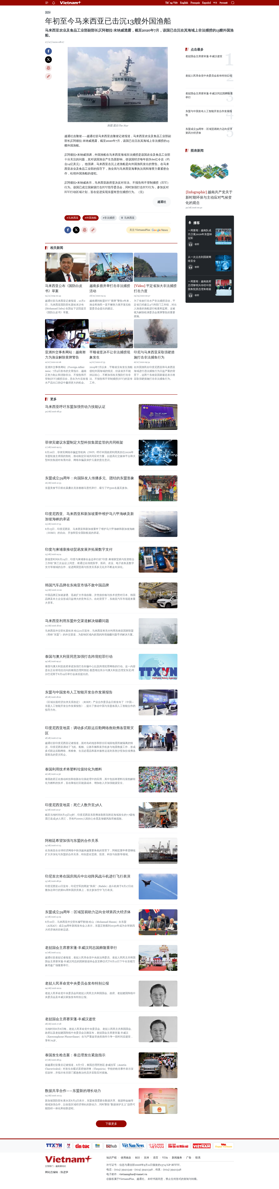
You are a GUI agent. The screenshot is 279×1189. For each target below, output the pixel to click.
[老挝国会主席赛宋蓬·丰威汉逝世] (158, 1029)
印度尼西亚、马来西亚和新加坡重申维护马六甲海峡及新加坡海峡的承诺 (89, 516)
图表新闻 (197, 150)
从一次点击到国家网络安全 (199, 258)
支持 (146, 1157)
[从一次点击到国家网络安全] (223, 263)
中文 (215, 3)
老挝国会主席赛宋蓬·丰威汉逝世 (70, 1019)
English (184, 2)
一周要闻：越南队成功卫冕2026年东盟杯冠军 (200, 234)
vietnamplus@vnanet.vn (133, 1174)
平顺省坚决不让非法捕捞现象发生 (109, 354)
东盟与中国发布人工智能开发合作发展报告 (79, 692)
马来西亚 (129, 217)
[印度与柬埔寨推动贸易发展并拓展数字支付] (158, 560)
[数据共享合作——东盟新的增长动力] (158, 1101)
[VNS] (133, 1145)
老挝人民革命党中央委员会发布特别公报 (77, 983)
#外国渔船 (91, 217)
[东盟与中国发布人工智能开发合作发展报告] (158, 702)
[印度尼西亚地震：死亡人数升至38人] (158, 815)
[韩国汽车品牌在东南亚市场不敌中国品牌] (158, 595)
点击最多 (197, 49)
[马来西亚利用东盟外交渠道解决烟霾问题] (158, 631)
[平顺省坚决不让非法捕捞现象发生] (111, 333)
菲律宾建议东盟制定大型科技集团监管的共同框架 (84, 442)
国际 (48, 12)
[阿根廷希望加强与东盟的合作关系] (158, 851)
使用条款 (126, 1157)
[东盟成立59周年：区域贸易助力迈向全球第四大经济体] (158, 922)
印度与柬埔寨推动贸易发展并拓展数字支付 (79, 549)
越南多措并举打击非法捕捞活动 (109, 288)
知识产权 (111, 1157)
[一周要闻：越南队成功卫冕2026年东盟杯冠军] (223, 236)
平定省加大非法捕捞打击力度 (155, 288)
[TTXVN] (54, 1145)
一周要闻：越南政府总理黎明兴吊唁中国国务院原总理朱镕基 (199, 285)
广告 (188, 1157)
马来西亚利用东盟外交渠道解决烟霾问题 (77, 621)
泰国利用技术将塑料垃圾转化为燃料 (73, 769)
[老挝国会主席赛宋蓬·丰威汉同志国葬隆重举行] (158, 958)
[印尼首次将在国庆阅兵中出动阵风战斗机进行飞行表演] (158, 886)
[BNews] (97, 1145)
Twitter (48, 59)
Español (206, 2)
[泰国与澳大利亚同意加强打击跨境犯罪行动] (158, 667)
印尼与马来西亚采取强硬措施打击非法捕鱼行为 (154, 354)
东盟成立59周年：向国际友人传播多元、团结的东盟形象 (89, 478)
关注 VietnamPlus (139, 229)
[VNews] (68, 1145)
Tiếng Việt (171, 2)
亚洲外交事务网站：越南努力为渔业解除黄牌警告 (65, 354)
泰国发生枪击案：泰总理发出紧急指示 (75, 1055)
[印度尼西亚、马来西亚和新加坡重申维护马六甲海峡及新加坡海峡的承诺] (158, 524)
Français (195, 2)
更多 (53, 399)
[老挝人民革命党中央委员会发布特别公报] (158, 994)
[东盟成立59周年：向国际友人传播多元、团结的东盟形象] (158, 488)
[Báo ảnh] (201, 1145)
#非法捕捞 (109, 217)
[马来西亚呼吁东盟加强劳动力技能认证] (158, 417)
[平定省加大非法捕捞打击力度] (155, 267)
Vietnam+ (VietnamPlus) (71, 2)
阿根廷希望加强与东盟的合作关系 (71, 841)
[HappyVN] (223, 1145)
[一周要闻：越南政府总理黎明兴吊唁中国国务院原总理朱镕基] (223, 288)
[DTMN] (178, 1145)
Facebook (48, 51)
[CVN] (156, 1145)
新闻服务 (177, 1157)
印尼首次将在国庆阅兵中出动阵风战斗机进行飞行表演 (87, 876)
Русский (223, 3)
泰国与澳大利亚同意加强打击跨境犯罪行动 (79, 656)
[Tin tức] (82, 1145)
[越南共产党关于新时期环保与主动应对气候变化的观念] (210, 172)
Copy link (48, 76)
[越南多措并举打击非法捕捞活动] (111, 267)
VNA (165, 1157)
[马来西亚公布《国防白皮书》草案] (67, 267)
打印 (48, 68)
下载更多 (111, 1123)
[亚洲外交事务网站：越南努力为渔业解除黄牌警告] (67, 333)
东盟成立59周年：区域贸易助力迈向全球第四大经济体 (88, 912)
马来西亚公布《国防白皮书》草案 (63, 288)
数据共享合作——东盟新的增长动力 (73, 1091)
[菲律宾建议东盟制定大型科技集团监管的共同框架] (158, 453)
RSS (137, 1157)
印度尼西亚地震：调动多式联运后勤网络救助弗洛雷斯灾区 (89, 730)
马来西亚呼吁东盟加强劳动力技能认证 (75, 407)
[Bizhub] (111, 1145)
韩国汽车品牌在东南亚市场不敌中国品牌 (77, 585)
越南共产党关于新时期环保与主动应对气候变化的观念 (209, 197)
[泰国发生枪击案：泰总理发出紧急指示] (158, 1065)
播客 (196, 223)
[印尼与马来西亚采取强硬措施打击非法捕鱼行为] (155, 333)
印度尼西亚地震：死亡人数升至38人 (73, 805)
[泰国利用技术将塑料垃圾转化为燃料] (158, 779)
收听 (197, 244)
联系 (198, 1157)
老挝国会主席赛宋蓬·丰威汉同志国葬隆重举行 (81, 948)
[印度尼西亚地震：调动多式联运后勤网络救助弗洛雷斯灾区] (158, 738)
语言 (155, 1157)
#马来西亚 (72, 217)
